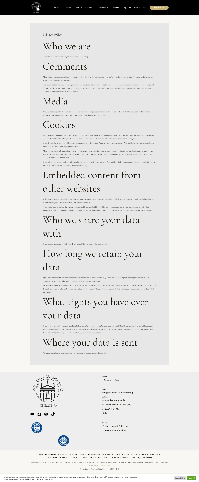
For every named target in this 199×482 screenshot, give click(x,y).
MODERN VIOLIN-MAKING (58, 458)
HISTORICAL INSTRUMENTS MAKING (145, 454)
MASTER (125, 454)
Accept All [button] (192, 478)
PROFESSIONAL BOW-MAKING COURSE (119, 458)
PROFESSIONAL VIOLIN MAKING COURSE (104, 454)
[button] (61, 8)
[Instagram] (46, 414)
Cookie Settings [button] (180, 478)
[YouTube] (32, 414)
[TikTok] (53, 414)
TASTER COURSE (95, 458)
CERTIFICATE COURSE (78, 458)
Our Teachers (147, 458)
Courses (83, 454)
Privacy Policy (50, 454)
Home (40, 454)
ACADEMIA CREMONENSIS (68, 454)
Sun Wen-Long (104, 466)
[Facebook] (39, 414)
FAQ (138, 458)
